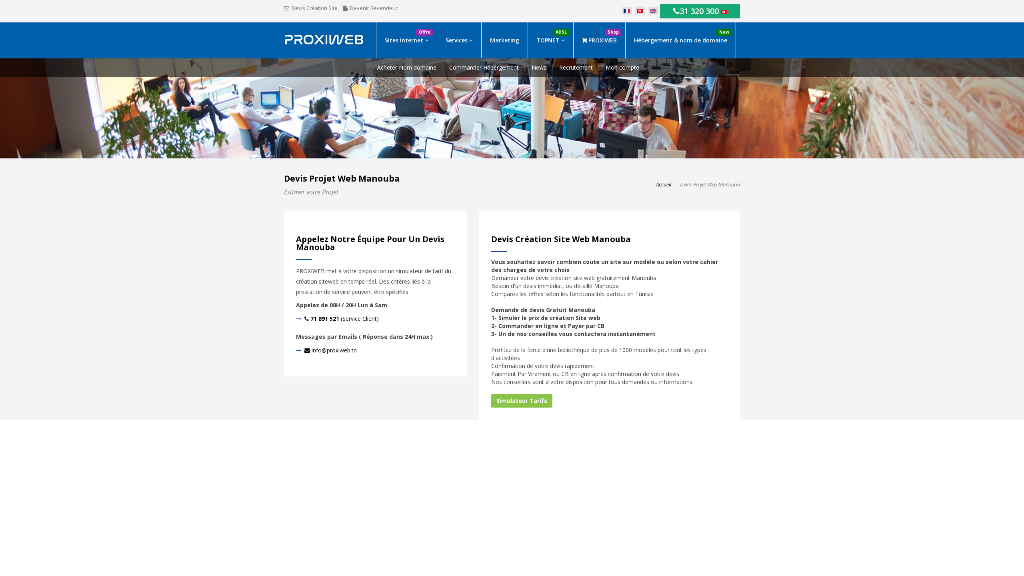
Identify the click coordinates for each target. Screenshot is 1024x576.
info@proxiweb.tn (333, 350)
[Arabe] (640, 11)
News (539, 67)
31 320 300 (700, 11)
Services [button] (457, 40)
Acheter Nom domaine (406, 67)
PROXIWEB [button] (603, 36)
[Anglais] (653, 11)
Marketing (504, 40)
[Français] (627, 11)
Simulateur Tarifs (521, 400)
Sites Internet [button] (407, 36)
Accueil (663, 184)
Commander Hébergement (484, 67)
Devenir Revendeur (374, 8)
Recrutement (576, 67)
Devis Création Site (315, 8)
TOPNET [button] (551, 36)
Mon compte (622, 67)
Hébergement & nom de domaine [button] (681, 36)
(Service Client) (344, 318)
